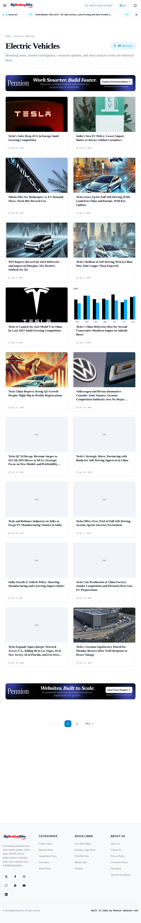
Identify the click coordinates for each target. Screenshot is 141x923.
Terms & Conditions (120, 874)
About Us (115, 843)
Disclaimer (116, 868)
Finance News (45, 843)
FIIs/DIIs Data (82, 856)
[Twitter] (6, 876)
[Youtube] (24, 885)
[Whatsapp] (6, 885)
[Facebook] (15, 876)
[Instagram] (24, 876)
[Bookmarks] (135, 5)
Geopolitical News (48, 856)
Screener (79, 868)
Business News (46, 850)
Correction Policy (119, 862)
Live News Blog (82, 843)
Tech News (44, 862)
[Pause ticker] (136, 14)
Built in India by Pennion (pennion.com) (114, 910)
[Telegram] (15, 885)
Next (87, 723)
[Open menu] (4, 5)
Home (8, 36)
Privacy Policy (118, 856)
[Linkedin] (6, 894)
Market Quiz (81, 862)
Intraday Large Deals (85, 850)
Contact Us (116, 850)
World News (45, 868)
